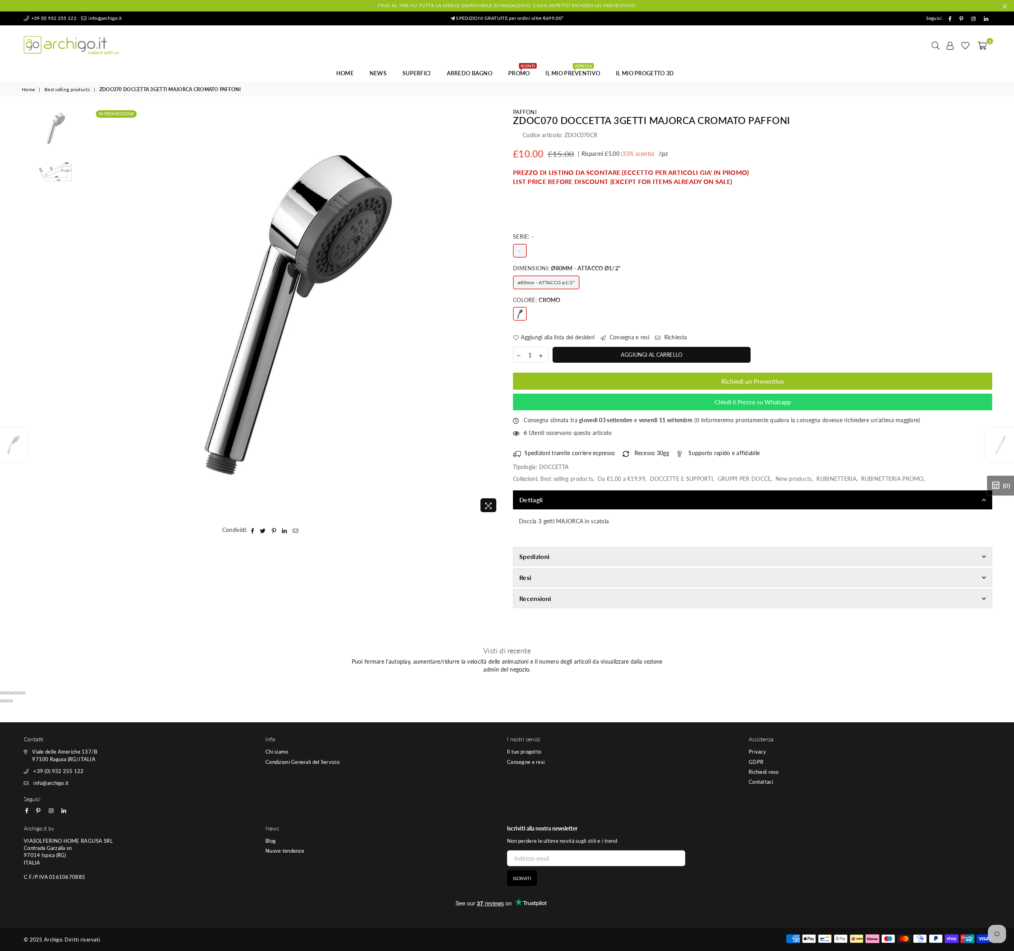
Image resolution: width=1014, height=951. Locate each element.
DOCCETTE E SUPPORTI (681, 478)
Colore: (536, 300)
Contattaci (761, 782)
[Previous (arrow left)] (3, 701)
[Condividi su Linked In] (284, 530)
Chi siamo (276, 751)
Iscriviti (522, 878)
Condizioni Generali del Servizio (302, 762)
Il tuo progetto (524, 751)
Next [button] (494, 312)
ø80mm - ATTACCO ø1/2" (546, 282)
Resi (525, 577)
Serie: (523, 236)
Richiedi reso (764, 772)
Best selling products (67, 89)
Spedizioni (534, 556)
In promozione (116, 113)
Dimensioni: (567, 268)
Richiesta (674, 337)
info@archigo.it (104, 18)
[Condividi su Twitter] (263, 530)
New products (794, 478)
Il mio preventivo (572, 71)
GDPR (756, 762)
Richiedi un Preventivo (752, 381)
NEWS (378, 73)
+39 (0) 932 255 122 (53, 18)
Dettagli (531, 499)
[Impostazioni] (950, 45)
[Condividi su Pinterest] (274, 530)
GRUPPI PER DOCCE (744, 478)
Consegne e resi (526, 762)
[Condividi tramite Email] (296, 530)
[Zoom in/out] (22, 693)
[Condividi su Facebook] (252, 530)
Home (345, 73)
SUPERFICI (416, 73)
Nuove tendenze (284, 851)
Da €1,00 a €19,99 (621, 478)
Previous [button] (101, 312)
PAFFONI (525, 112)
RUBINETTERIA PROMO (892, 478)
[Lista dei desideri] (965, 45)
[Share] (9, 693)
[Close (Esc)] (3, 693)
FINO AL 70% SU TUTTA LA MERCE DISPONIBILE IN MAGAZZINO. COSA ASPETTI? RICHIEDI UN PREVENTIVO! (507, 5)
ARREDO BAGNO (469, 73)
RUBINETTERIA (836, 478)
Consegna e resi (628, 337)
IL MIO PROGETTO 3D (645, 73)
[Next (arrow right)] (9, 701)
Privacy (757, 751)
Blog (270, 841)
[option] (297, 312)
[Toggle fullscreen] (16, 693)
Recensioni (535, 598)
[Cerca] (935, 45)
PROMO (521, 71)
